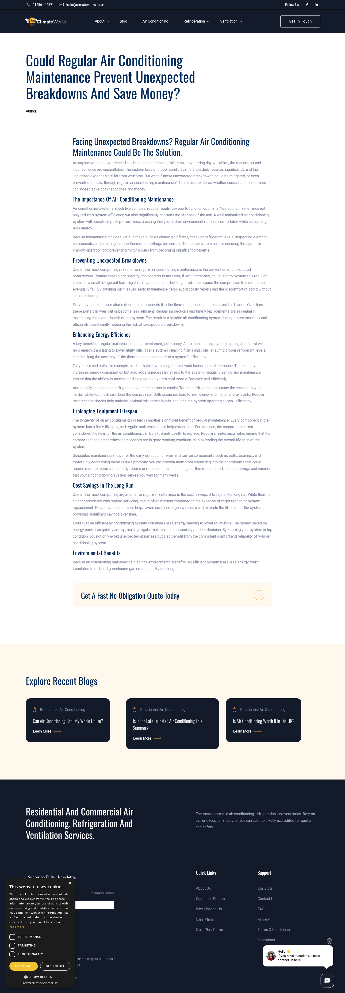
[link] (38, 21)
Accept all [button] (23, 966)
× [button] (70, 883)
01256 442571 (43, 5)
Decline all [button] (55, 966)
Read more (16, 927)
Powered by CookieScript (40, 983)
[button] (100, 21)
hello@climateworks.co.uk (85, 5)
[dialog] (40, 933)
